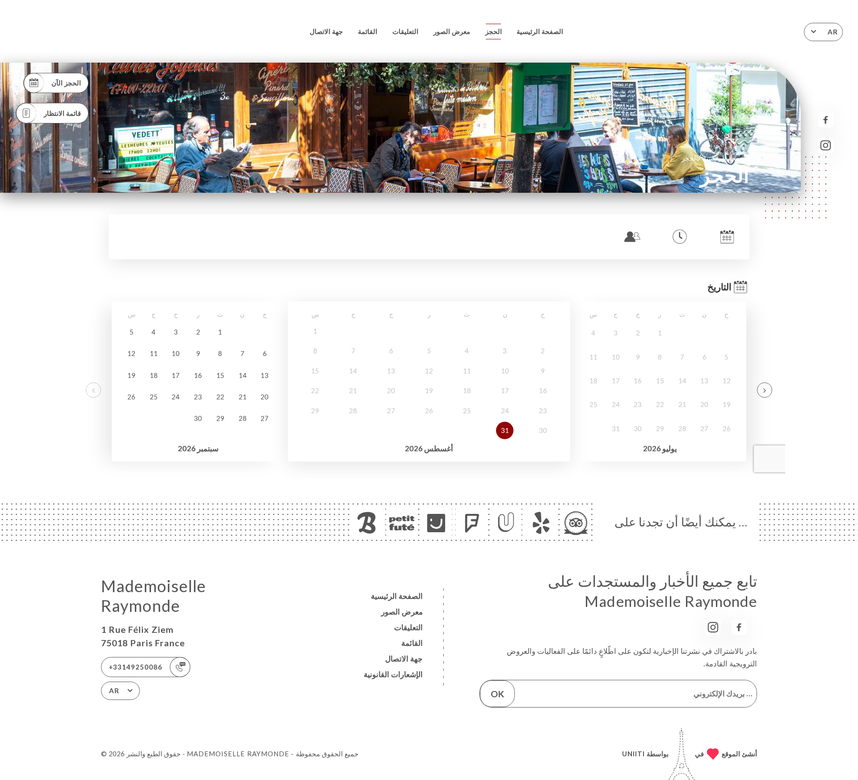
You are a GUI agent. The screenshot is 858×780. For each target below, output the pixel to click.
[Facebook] (825, 120)
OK (497, 693)
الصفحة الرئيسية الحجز (715, 157)
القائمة (367, 31)
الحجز (493, 31)
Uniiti (633, 754)
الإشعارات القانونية (393, 674)
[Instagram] (825, 145)
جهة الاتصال (326, 31)
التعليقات (405, 31)
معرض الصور (451, 31)
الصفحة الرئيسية (540, 31)
